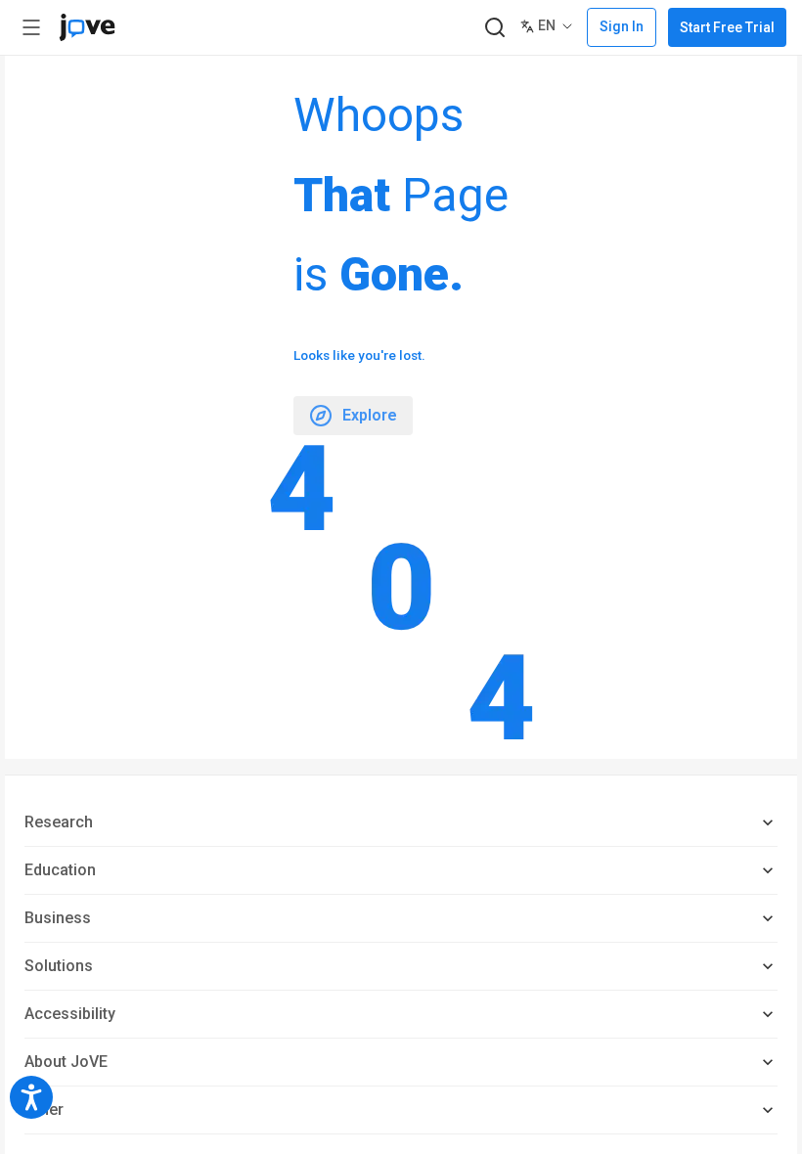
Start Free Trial (727, 27)
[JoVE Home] (87, 27)
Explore (369, 415)
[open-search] (494, 28)
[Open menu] (31, 27)
